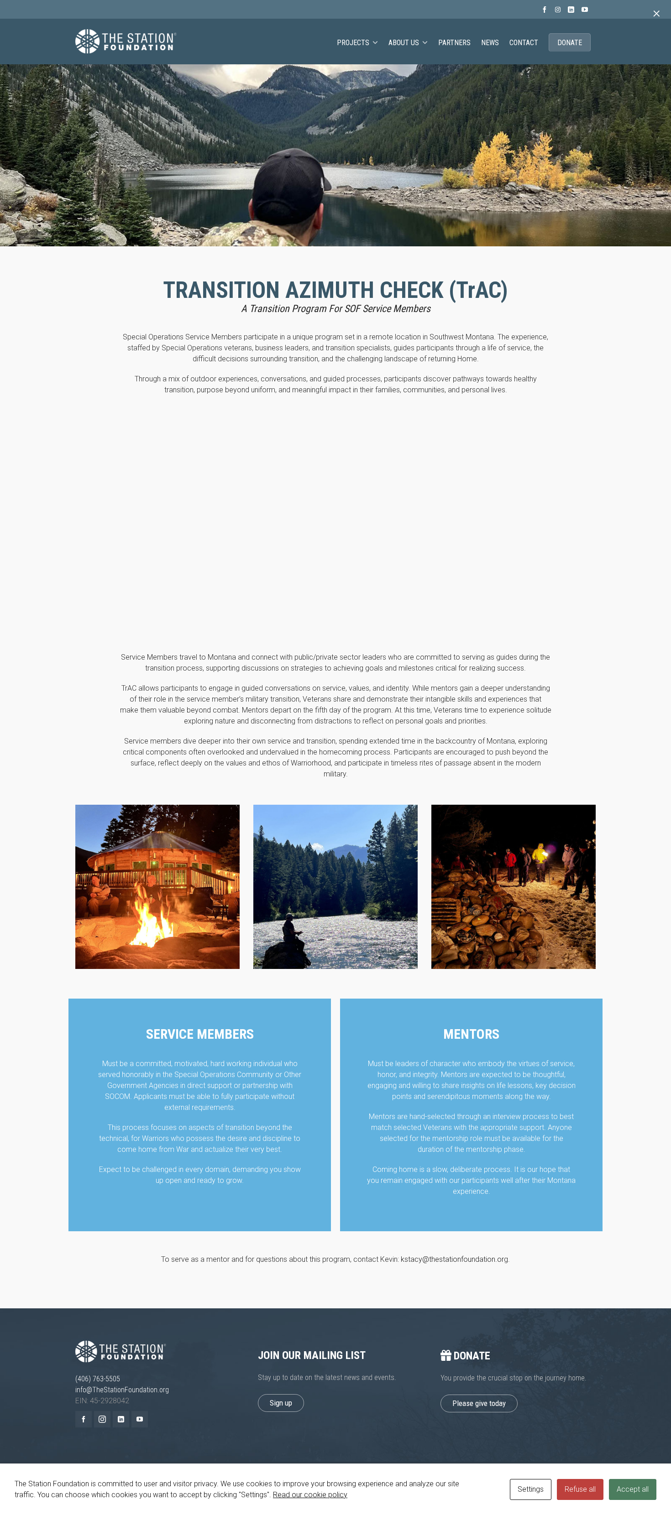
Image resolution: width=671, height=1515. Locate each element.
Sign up (281, 1402)
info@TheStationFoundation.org (122, 1389)
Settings (531, 1489)
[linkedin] (572, 9)
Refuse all (580, 1489)
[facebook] (545, 9)
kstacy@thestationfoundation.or (452, 1259)
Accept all (633, 1489)
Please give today (479, 1403)
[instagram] (559, 10)
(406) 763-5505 (97, 1378)
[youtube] (586, 9)
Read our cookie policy (310, 1494)
